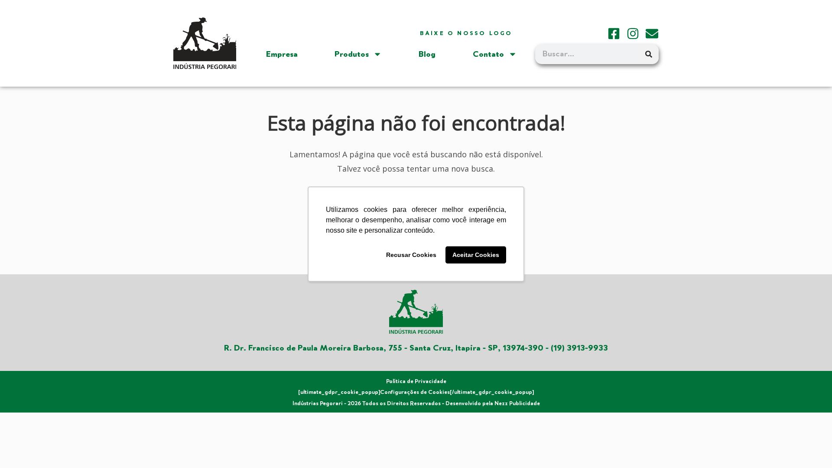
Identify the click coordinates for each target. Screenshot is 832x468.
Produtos (352, 54)
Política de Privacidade (416, 381)
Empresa (282, 54)
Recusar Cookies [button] (411, 254)
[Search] (649, 54)
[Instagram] (633, 33)
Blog (427, 54)
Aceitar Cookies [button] (475, 254)
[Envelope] (652, 33)
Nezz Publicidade (517, 403)
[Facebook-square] (614, 33)
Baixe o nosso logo (466, 33)
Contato (488, 54)
